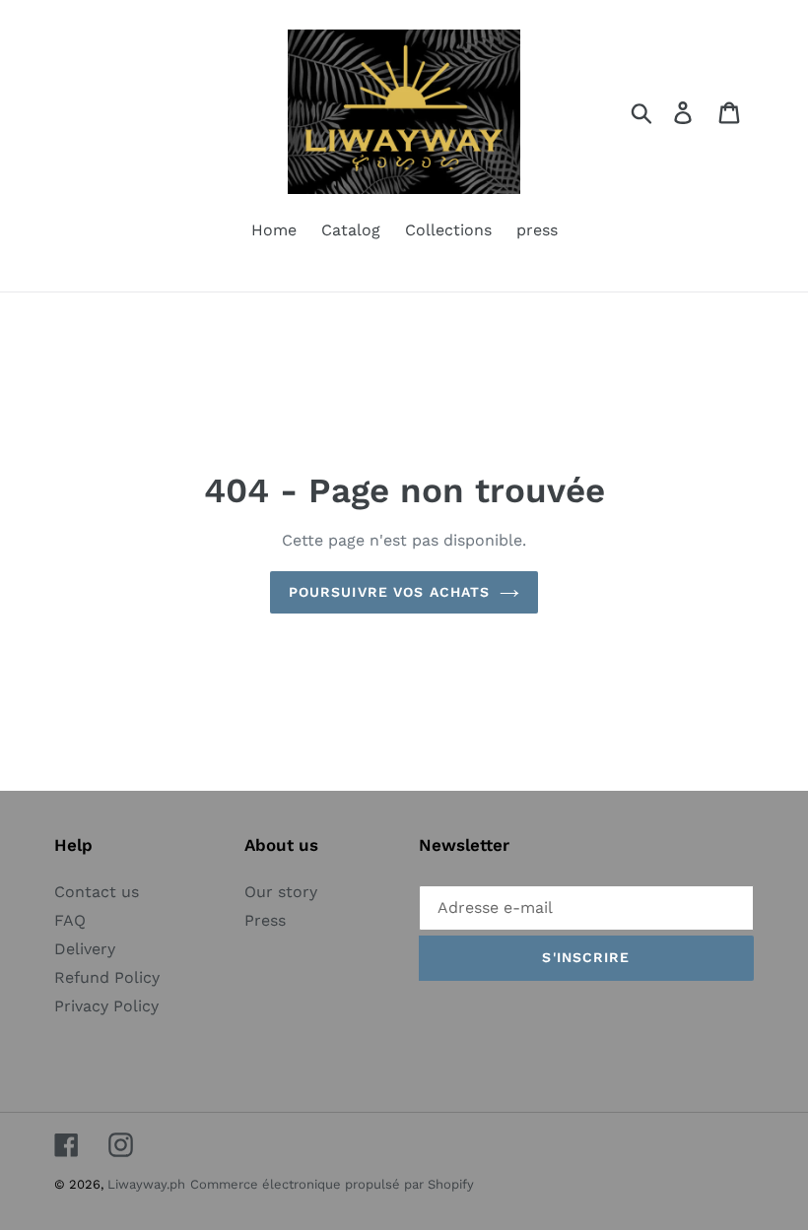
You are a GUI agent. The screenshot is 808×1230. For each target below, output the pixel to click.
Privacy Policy (106, 1006)
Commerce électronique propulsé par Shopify (332, 1184)
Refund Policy (107, 977)
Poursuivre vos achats (390, 592)
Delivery (84, 948)
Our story (280, 891)
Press (265, 920)
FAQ (70, 920)
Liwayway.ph (146, 1184)
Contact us (96, 891)
